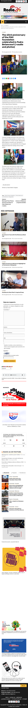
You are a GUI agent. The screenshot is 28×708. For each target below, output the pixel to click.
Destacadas (15, 476)
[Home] (2, 22)
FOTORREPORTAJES (16, 699)
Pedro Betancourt (19, 195)
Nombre (5, 327)
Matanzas (17, 491)
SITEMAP (24, 699)
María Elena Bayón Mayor (18, 267)
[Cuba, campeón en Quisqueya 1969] (5, 501)
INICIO (7, 697)
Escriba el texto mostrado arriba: (11, 355)
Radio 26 (25, 704)
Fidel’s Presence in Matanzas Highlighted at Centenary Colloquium (13, 264)
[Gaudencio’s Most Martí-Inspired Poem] (14, 280)
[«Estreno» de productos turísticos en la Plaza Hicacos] (5, 508)
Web (4, 338)
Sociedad (17, 483)
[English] (4, 366)
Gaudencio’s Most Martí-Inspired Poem (13, 292)
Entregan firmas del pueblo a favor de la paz (11, 465)
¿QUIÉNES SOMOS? (6, 699)
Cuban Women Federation (10, 195)
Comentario (6, 309)
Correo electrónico (7, 332)
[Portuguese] (9, 366)
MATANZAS (19, 697)
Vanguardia (11, 196)
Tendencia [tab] (23, 472)
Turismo (16, 506)
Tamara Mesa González (17, 52)
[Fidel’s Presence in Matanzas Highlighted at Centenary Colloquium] (14, 251)
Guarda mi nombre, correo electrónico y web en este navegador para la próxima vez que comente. (14, 346)
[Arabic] (2, 366)
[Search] (26, 22)
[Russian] (10, 366)
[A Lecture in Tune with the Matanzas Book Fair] (14, 222)
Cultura (10, 476)
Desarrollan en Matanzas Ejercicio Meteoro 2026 (12, 462)
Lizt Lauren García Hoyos (17, 238)
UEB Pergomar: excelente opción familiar (11, 454)
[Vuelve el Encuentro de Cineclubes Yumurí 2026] (5, 478)
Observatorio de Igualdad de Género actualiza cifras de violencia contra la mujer (16, 487)
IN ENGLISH (12, 697)
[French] (6, 366)
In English (4, 32)
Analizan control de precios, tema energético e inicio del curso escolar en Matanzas (16, 494)
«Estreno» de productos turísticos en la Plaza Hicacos (16, 509)
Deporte (11, 499)
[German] (7, 366)
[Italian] (8, 366)
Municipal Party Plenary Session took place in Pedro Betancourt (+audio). (8, 203)
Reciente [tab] (6, 472)
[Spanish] (12, 366)
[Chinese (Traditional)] (3, 366)
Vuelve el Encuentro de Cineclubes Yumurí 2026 (15, 479)
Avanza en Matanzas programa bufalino (21, 201)
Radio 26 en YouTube (12, 452)
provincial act (5, 196)
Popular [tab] (14, 472)
